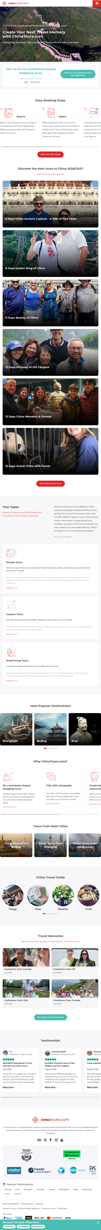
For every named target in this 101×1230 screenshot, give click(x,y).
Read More (10, 588)
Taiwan (52, 1189)
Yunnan (17, 1194)
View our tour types (62, 537)
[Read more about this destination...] (16, 729)
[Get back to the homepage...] (50, 1120)
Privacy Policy (27, 1204)
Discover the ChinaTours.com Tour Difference (78, 74)
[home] (15, 3)
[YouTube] (61, 1140)
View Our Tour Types (50, 154)
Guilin (7, 1194)
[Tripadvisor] (39, 1140)
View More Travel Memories (50, 1017)
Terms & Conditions (11, 1204)
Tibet (75, 1189)
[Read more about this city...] (16, 845)
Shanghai (28, 1189)
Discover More (8, 807)
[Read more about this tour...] (50, 204)
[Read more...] (26, 962)
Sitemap (39, 1204)
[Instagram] (56, 1140)
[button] (45, 748)
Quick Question (38, 1227)
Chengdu (40, 1189)
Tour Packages (23, 1227)
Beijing (8, 1189)
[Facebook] (50, 1140)
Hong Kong (87, 1189)
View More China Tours (51, 483)
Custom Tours (9, 1227)
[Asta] (78, 1170)
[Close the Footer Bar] (98, 1222)
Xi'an (17, 1189)
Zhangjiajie (64, 1189)
